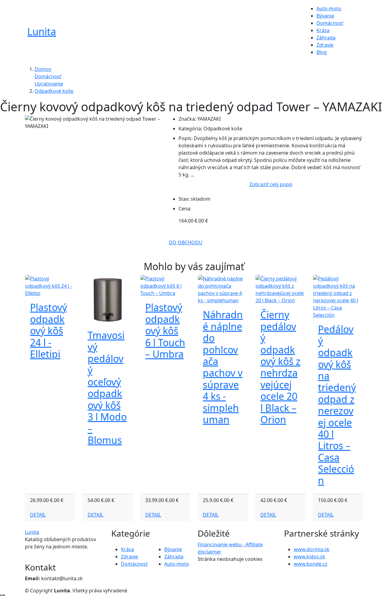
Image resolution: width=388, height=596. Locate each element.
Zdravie (324, 45)
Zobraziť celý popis (271, 184)
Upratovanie (49, 83)
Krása (322, 30)
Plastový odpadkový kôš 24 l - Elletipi (48, 330)
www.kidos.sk (309, 556)
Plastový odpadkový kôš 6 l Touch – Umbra (165, 330)
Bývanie (325, 15)
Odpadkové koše (54, 91)
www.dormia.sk (311, 549)
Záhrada (326, 37)
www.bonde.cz (310, 564)
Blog (321, 52)
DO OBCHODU (185, 242)
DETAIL (38, 514)
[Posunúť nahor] (2, 595)
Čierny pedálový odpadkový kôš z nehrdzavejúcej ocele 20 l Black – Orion (280, 367)
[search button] (352, 33)
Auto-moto (328, 8)
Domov (43, 69)
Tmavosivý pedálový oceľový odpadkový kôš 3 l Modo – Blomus (107, 388)
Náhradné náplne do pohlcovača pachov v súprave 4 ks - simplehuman (223, 367)
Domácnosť (329, 23)
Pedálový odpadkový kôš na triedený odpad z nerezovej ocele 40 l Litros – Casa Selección (337, 405)
